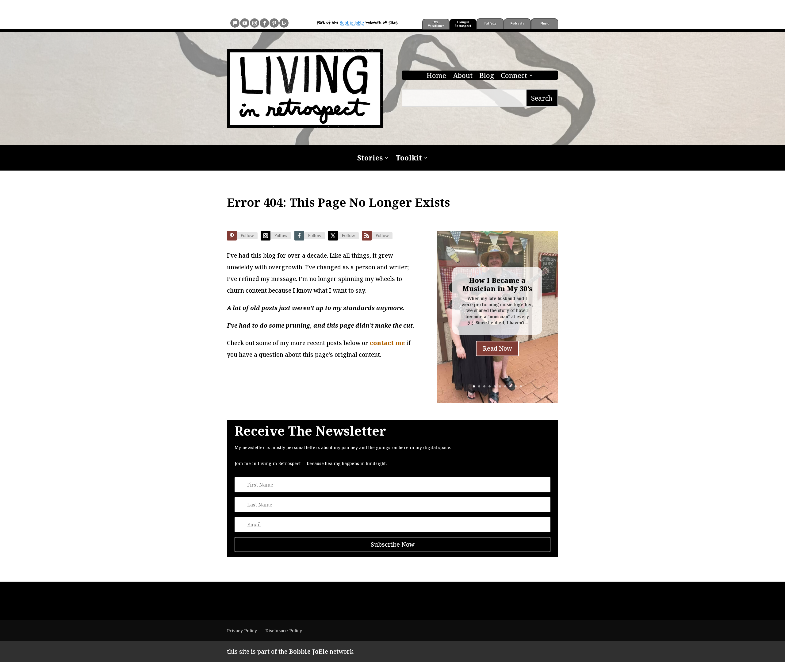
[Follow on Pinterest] (274, 23)
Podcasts (517, 23)
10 (521, 386)
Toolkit (409, 159)
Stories (370, 159)
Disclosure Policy (283, 630)
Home (436, 76)
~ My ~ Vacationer (436, 24)
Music (545, 23)
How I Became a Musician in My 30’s (497, 284)
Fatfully (490, 23)
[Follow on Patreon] (234, 23)
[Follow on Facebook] (264, 23)
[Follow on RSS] (367, 236)
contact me (387, 343)
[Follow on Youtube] (244, 23)
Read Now (497, 348)
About (463, 76)
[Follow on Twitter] (333, 236)
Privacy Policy (242, 630)
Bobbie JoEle (352, 22)
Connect (514, 76)
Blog (486, 76)
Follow (247, 235)
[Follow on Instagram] (254, 23)
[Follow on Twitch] (284, 23)
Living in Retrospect (463, 24)
